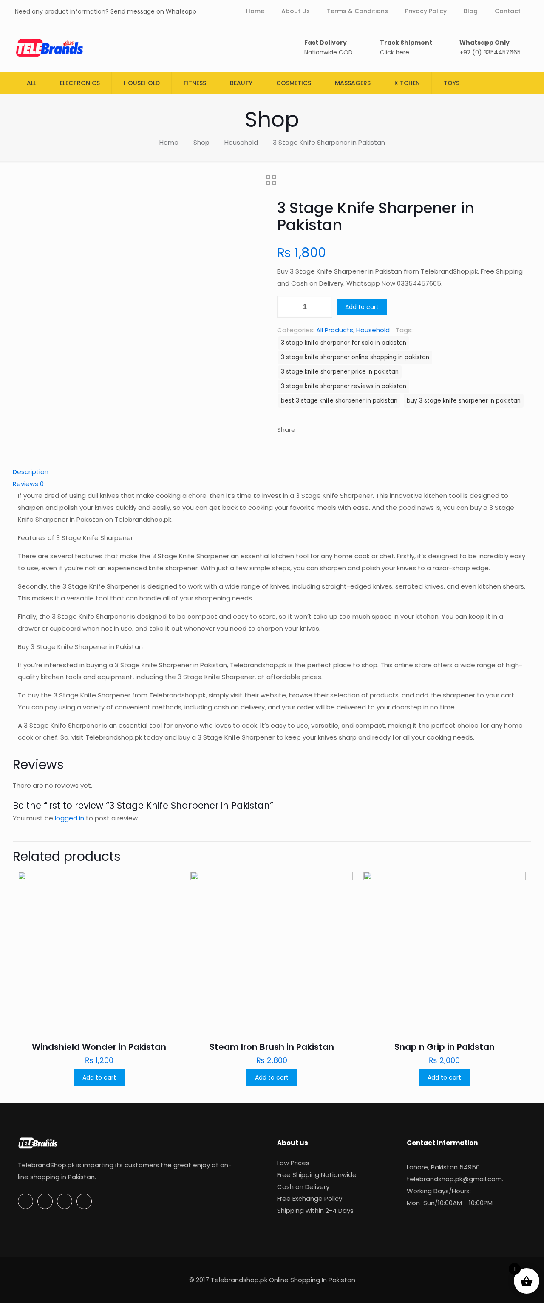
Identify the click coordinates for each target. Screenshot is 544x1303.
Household (241, 142)
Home (168, 142)
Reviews (28, 483)
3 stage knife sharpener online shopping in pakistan (355, 357)
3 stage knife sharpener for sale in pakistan (343, 343)
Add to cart (362, 307)
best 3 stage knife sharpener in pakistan (339, 401)
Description (30, 471)
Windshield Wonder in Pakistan (99, 1047)
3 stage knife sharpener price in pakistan (340, 372)
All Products (334, 330)
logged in (69, 818)
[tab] (272, 472)
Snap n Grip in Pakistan (444, 1047)
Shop (201, 142)
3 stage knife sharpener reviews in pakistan (343, 386)
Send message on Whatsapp (153, 11)
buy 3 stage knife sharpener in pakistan (464, 401)
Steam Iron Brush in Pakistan (272, 1047)
